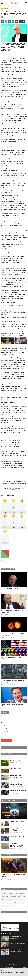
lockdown (9, 899)
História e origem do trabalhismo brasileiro (16, 967)
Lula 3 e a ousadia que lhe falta (9, 588)
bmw (19, 896)
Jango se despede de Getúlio (17, 836)
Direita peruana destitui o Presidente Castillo (13, 876)
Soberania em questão (15, 768)
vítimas (3, 899)
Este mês (14, 756)
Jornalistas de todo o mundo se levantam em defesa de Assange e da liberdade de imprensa (14, 482)
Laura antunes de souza (19, 899)
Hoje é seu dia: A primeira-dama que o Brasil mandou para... (17, 783)
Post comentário (6, 740)
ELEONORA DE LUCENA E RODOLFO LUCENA (15, 56)
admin (5, 17)
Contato (3, 967)
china (3, 896)
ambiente (16, 893)
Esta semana (5, 756)
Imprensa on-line (5, 8)
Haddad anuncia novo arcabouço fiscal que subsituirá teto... (12, 705)
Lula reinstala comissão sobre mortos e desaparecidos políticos (18, 950)
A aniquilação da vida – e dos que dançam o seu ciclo (17, 937)
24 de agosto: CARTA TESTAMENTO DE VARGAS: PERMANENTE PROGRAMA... (17, 845)
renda (23, 896)
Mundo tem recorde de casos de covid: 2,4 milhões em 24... (12, 634)
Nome (2, 716)
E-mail (2, 722)
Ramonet (22, 893)
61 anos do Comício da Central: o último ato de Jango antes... (13, 681)
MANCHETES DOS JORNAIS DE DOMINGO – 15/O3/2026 (17, 776)
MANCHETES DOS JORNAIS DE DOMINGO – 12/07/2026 (14, 489)
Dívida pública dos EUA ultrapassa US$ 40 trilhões (18, 829)
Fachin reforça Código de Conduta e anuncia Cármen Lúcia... (17, 944)
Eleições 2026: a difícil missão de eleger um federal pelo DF (18, 791)
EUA (7, 896)
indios (3, 903)
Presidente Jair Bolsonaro (7, 906)
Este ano (23, 756)
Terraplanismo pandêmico (16, 760)
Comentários (5, 712)
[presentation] (21, 860)
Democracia (9, 903)
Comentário (4, 729)
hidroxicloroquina (18, 903)
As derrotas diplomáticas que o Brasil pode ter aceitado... (13, 658)
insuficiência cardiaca (7, 893)
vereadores (13, 896)
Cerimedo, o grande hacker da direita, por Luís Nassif (17, 822)
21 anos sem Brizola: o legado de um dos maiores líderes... (12, 611)
